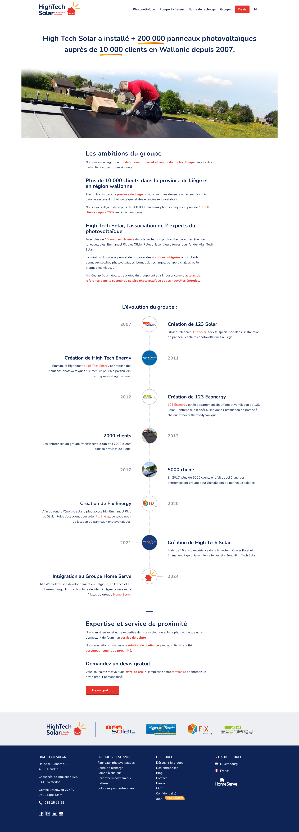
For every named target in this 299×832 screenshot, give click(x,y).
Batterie (102, 783)
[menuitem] (144, 9)
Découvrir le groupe (170, 763)
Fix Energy (103, 516)
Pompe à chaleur (109, 773)
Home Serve (122, 594)
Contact (161, 778)
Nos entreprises (167, 768)
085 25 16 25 (54, 803)
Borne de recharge (110, 768)
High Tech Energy (96, 366)
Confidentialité (166, 793)
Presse (161, 783)
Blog (159, 773)
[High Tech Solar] (60, 9)
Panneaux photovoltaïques (116, 763)
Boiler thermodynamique (114, 778)
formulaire (179, 672)
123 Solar (199, 332)
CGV (159, 788)
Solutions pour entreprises (115, 788)
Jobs (159, 799)
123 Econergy (177, 405)
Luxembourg (228, 764)
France (223, 771)
